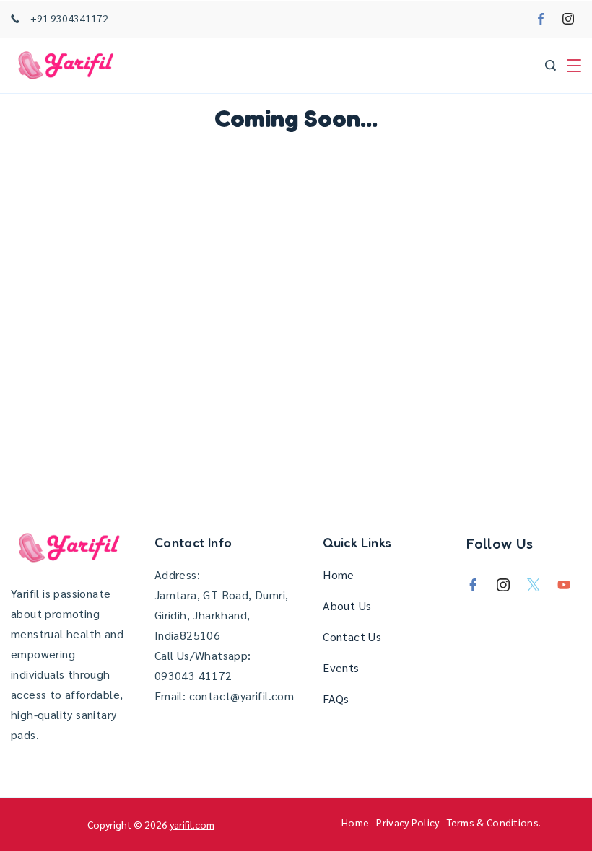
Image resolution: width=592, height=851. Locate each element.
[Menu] (574, 65)
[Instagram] (568, 19)
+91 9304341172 (69, 18)
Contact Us (352, 636)
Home (338, 574)
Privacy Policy (407, 822)
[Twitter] (533, 584)
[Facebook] (541, 19)
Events (341, 667)
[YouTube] (563, 584)
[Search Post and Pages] (550, 65)
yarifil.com (192, 824)
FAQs (336, 698)
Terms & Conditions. (494, 822)
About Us (347, 605)
